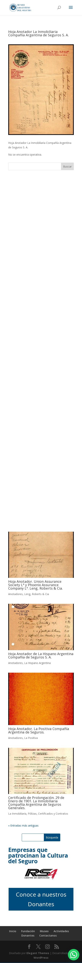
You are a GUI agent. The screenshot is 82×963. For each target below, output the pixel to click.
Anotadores (15, 594)
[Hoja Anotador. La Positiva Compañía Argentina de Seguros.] (41, 699)
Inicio (12, 931)
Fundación (28, 931)
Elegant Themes (38, 953)
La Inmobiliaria (17, 813)
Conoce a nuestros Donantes (41, 899)
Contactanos (48, 935)
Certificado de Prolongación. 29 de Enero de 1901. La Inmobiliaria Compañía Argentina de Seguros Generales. (36, 802)
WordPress (41, 957)
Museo (44, 931)
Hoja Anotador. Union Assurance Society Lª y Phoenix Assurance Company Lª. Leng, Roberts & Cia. (35, 585)
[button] (73, 954)
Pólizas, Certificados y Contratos (48, 813)
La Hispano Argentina (37, 663)
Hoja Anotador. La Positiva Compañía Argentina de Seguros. (38, 730)
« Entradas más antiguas (23, 825)
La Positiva (31, 738)
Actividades (61, 931)
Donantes (27, 935)
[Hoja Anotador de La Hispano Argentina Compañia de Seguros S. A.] (41, 627)
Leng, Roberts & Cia (36, 594)
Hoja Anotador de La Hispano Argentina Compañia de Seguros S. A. (40, 655)
